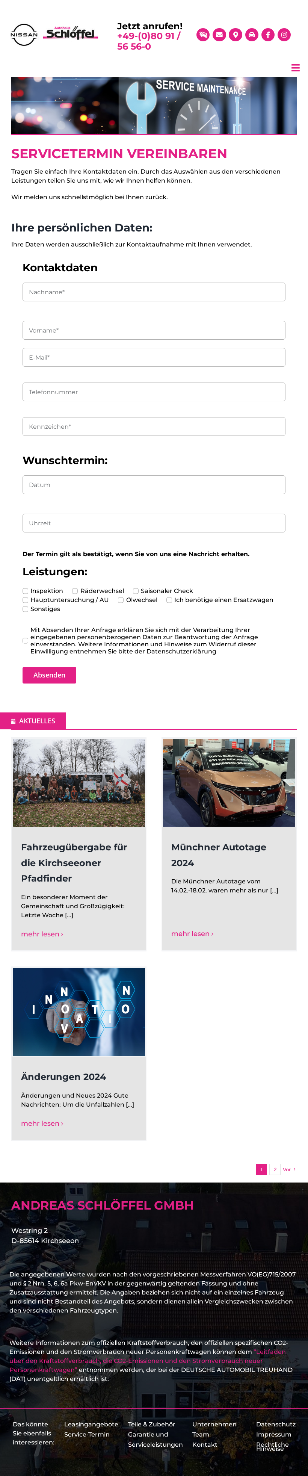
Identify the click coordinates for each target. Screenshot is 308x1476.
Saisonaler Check (167, 590)
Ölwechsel (141, 599)
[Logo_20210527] (54, 25)
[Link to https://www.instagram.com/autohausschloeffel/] (284, 34)
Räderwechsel (102, 590)
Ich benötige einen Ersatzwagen (223, 599)
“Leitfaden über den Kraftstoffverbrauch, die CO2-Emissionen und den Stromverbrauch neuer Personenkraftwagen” (147, 1360)
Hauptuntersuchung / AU (69, 599)
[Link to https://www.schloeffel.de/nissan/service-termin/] (203, 34)
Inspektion (46, 590)
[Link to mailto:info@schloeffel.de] (219, 34)
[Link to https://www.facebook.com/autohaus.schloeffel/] (268, 34)
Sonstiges (45, 608)
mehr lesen (40, 934)
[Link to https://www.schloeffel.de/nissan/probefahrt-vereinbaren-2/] (251, 34)
